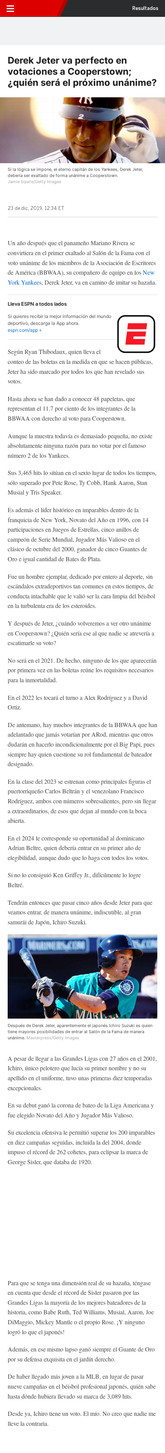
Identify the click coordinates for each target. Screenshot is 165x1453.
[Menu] (10, 8)
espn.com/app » (24, 330)
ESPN (39, 8)
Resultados (145, 8)
